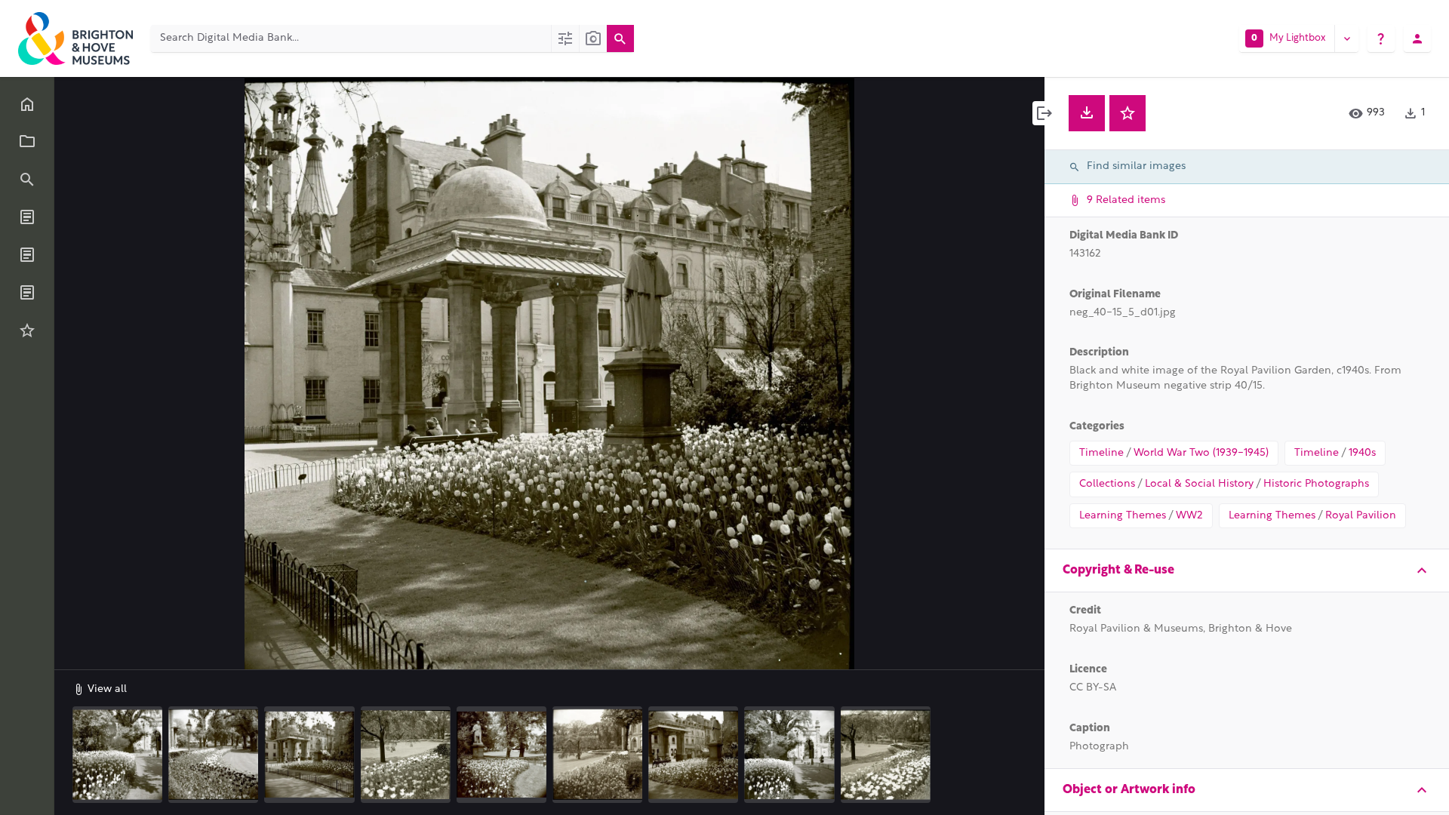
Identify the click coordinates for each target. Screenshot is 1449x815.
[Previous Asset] (99, 373)
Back (101, 99)
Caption (1089, 728)
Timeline (1101, 453)
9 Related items (1124, 200)
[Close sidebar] (1044, 113)
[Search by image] (593, 38)
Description (1099, 352)
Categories (1096, 426)
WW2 (1189, 515)
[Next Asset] (999, 373)
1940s (1362, 453)
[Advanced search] (565, 38)
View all (106, 689)
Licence (1088, 669)
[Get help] (1381, 38)
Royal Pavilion (1360, 515)
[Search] (620, 38)
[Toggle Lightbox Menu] (1346, 38)
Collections (1107, 484)
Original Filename (1115, 294)
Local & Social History (1199, 484)
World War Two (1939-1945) (1201, 453)
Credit (1085, 611)
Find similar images (1136, 166)
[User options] (1417, 38)
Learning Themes (1122, 515)
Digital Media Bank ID (1123, 235)
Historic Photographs (1316, 484)
